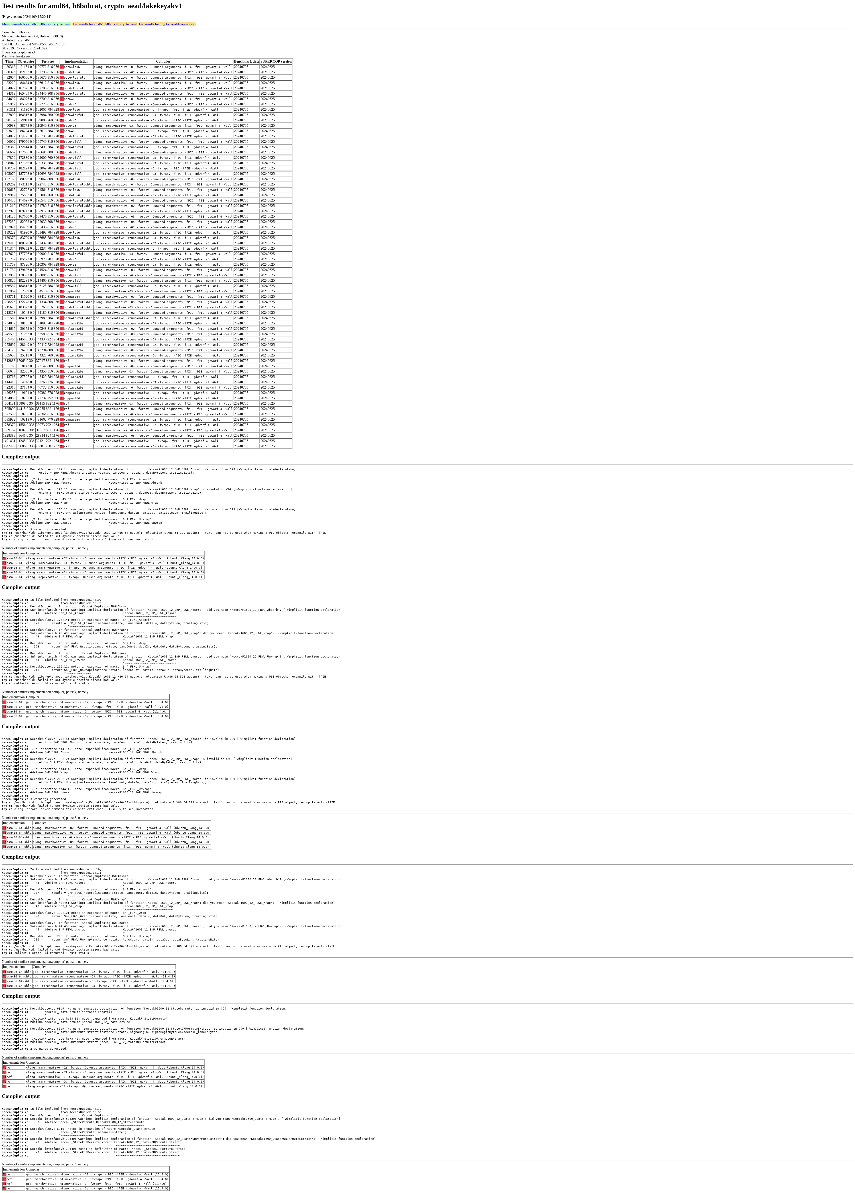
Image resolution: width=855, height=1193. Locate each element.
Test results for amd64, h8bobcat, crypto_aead (105, 24)
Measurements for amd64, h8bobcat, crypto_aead (36, 24)
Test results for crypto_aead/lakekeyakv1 (167, 24)
